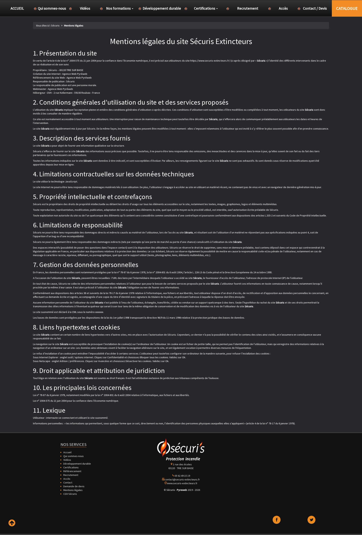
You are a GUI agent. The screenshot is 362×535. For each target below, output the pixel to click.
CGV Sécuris (70, 494)
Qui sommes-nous (73, 456)
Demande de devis (73, 486)
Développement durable (77, 463)
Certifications (71, 467)
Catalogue (347, 8)
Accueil (67, 452)
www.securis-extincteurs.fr (182, 483)
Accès (66, 478)
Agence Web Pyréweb (60, 89)
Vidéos (67, 460)
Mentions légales (73, 490)
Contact (67, 482)
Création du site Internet (47, 74)
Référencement (72, 471)
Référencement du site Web (49, 77)
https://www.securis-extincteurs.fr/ (210, 60)
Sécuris (170, 490)
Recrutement (70, 475)
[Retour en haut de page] (12, 523)
